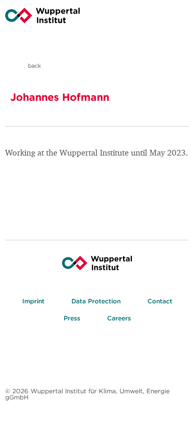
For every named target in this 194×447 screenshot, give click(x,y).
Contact (159, 301)
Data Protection (96, 301)
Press (72, 318)
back (33, 65)
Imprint (33, 301)
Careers (119, 318)
